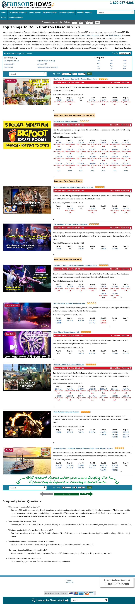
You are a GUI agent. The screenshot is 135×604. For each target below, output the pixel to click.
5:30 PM (59, 432)
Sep (124, 66)
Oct (98, 69)
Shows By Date (35, 12)
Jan (98, 60)
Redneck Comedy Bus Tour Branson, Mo (69, 365)
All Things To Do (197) (11, 60)
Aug (111, 66)
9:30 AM (59, 143)
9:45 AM (59, 150)
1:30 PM (59, 396)
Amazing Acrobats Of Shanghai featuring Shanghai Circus (75, 265)
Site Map (69, 580)
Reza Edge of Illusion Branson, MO (66, 332)
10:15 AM (58, 164)
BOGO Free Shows (50, 12)
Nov (111, 69)
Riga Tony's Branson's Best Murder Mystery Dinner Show (75, 79)
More (59, 171)
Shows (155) (8, 67)
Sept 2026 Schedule (66, 12)
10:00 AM (58, 157)
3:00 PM (115, 432)
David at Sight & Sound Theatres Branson (69, 303)
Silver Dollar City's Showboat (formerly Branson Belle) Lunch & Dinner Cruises (83, 448)
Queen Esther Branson (89, 35)
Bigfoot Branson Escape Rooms (66, 121)
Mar (124, 60)
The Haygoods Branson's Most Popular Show (70, 224)
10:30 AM (58, 389)
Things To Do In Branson (18, 12)
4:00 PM (59, 468)
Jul (98, 66)
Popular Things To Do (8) (46, 60)
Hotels (3, 17)
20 (69, 494)
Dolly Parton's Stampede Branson (66, 412)
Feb (111, 60)
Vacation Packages (16, 17)
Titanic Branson (114, 35)
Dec (124, 69)
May (111, 63)
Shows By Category (84, 12)
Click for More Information (120, 82)
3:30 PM (59, 320)
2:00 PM (115, 249)
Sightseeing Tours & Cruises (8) (47, 67)
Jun (124, 63)
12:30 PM (58, 465)
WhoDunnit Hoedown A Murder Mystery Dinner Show (73, 187)
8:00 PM (81, 353)
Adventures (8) (9, 64)
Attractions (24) (42, 64)
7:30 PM (70, 208)
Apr (98, 63)
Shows (3, 12)
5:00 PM (59, 100)
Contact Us (70, 582)
